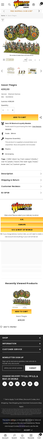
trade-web (5, 164)
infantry (34, 159)
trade (35, 162)
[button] (35, 60)
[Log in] (33, 4)
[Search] (9, 4)
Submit (32, 368)
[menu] (2, 4)
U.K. (26, 376)
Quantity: (4, 105)
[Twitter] (36, 384)
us (11, 164)
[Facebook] (4, 384)
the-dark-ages (26, 162)
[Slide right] (39, 11)
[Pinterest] (17, 384)
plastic (10, 162)
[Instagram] (11, 384)
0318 (9, 159)
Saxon (16, 162)
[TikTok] (23, 384)
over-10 (4, 162)
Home (3, 16)
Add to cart (19, 117)
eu (19, 159)
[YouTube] (30, 384)
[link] (21, 267)
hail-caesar (25, 159)
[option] (21, 42)
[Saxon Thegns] (21, 299)
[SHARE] (40, 117)
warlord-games (19, 164)
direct (14, 159)
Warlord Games (14, 94)
